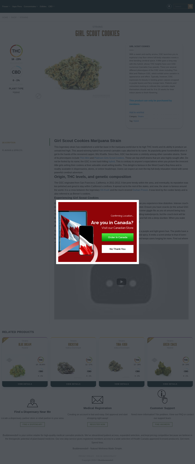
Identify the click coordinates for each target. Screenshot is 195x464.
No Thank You (118, 249)
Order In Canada (117, 237)
